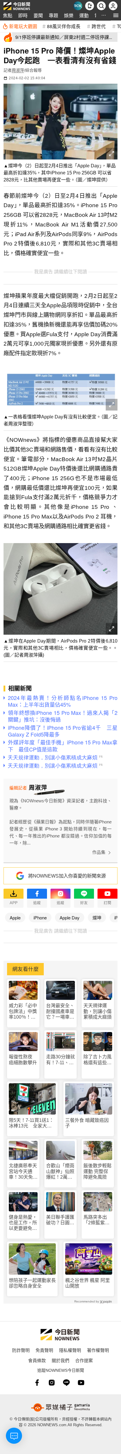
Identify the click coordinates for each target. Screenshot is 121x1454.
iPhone (40, 917)
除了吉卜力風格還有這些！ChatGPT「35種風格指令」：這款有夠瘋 (97, 1059)
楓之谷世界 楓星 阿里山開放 (87, 1283)
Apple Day (70, 917)
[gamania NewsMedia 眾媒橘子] (60, 1407)
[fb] (37, 1382)
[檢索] (101, 5)
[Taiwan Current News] (77, 5)
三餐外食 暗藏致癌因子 (87, 1123)
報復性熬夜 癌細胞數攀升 (23, 1059)
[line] (66, 1382)
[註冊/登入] (113, 5)
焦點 (7, 15)
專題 (53, 15)
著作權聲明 (98, 1350)
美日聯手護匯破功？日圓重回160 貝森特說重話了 (60, 1220)
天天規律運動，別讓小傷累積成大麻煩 (97, 1011)
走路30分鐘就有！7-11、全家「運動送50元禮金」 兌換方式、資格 (60, 1059)
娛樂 (68, 15)
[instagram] (52, 1382)
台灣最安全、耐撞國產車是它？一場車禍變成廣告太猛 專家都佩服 (60, 1011)
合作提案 (84, 1360)
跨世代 (99, 26)
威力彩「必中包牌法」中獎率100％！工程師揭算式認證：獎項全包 (23, 1011)
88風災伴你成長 (63, 26)
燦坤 (97, 917)
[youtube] (81, 1382)
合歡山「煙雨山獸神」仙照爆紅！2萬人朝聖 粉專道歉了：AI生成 (60, 1171)
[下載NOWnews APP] (89, 5)
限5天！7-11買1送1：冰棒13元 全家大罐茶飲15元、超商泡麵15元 (31, 1123)
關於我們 (60, 1360)
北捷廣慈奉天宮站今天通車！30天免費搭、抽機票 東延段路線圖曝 (23, 1171)
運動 (84, 15)
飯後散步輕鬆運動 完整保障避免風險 (97, 1171)
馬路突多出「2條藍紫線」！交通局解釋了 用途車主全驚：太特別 (97, 1220)
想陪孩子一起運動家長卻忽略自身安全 (32, 1283)
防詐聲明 (21, 1350)
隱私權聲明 (70, 1350)
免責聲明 (44, 1350)
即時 (23, 15)
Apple (15, 917)
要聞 (38, 15)
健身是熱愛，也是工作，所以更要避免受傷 (23, 1223)
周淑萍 (18, 70)
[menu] (116, 15)
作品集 (98, 852)
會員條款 (37, 1360)
